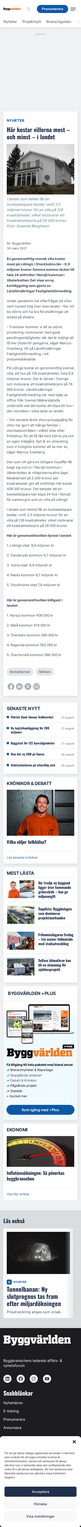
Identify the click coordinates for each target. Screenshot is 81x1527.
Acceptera (40, 1492)
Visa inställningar (40, 1516)
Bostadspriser (20, 672)
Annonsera (12, 1427)
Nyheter (10, 21)
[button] (74, 1442)
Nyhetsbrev (13, 1402)
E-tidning (11, 1411)
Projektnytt (31, 21)
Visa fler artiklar (18, 1194)
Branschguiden (58, 21)
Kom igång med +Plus (40, 1110)
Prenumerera (14, 1419)
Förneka (40, 1504)
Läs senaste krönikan (22, 857)
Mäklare (45, 672)
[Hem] (13, 9)
